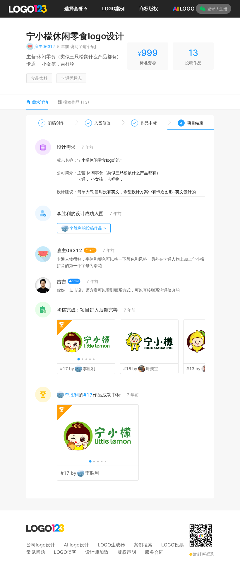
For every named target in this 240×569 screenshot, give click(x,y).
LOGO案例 (113, 8)
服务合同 (154, 552)
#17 (88, 395)
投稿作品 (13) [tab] (76, 102)
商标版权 (148, 8)
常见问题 (35, 552)
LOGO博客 (65, 552)
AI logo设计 (76, 545)
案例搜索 (143, 545)
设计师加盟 (97, 552)
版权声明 (126, 552)
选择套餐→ (76, 8)
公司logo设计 (40, 545)
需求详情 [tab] (40, 102)
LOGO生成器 (111, 545)
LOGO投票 (172, 545)
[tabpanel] (120, 306)
